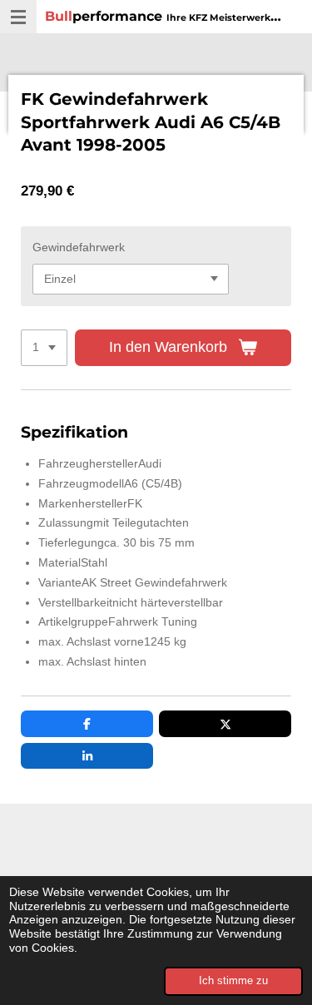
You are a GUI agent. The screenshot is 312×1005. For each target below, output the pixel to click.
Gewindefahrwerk (78, 247)
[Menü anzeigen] (18, 16)
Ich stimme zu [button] (233, 981)
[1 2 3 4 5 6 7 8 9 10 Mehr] (44, 347)
